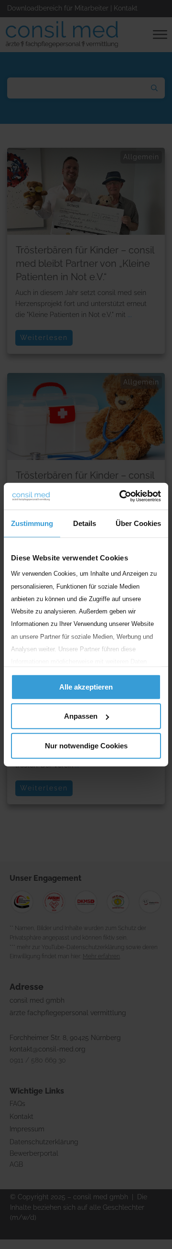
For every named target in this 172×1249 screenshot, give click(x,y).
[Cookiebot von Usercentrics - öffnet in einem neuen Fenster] (121, 496)
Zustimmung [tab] (32, 523)
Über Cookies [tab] (138, 523)
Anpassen (80, 716)
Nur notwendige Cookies (86, 745)
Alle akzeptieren (86, 686)
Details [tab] (84, 523)
